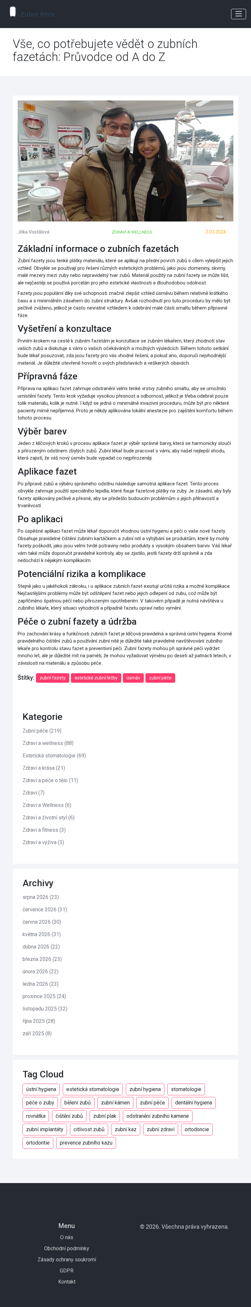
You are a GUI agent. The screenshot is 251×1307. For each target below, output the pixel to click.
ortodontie (38, 1143)
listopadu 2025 (45, 1009)
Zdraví (33, 793)
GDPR (67, 1271)
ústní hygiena (41, 1089)
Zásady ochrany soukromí (67, 1259)
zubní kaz (126, 1129)
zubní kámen (115, 1103)
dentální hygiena (193, 1103)
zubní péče (160, 677)
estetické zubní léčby (96, 677)
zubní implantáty (44, 1129)
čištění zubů (69, 1116)
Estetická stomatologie (54, 755)
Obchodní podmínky (66, 1248)
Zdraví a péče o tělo (50, 780)
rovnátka (35, 1116)
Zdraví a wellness (132, 232)
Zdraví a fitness (44, 830)
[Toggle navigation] (238, 14)
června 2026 (42, 922)
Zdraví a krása (44, 768)
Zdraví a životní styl (49, 817)
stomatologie (186, 1089)
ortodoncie (197, 1129)
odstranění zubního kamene (157, 1116)
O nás (66, 1237)
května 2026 (42, 934)
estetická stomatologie (92, 1089)
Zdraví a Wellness (47, 805)
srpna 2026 (41, 897)
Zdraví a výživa (43, 842)
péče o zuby (40, 1103)
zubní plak (104, 1116)
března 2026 (42, 959)
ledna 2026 (41, 984)
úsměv (133, 677)
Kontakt (66, 1282)
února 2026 (41, 971)
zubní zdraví (161, 1129)
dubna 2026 (41, 947)
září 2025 (37, 1033)
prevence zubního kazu (86, 1143)
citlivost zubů (89, 1129)
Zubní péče (42, 731)
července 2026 (45, 909)
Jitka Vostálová (33, 232)
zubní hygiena (145, 1089)
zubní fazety (53, 677)
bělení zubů (77, 1103)
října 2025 (39, 1021)
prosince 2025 (44, 996)
